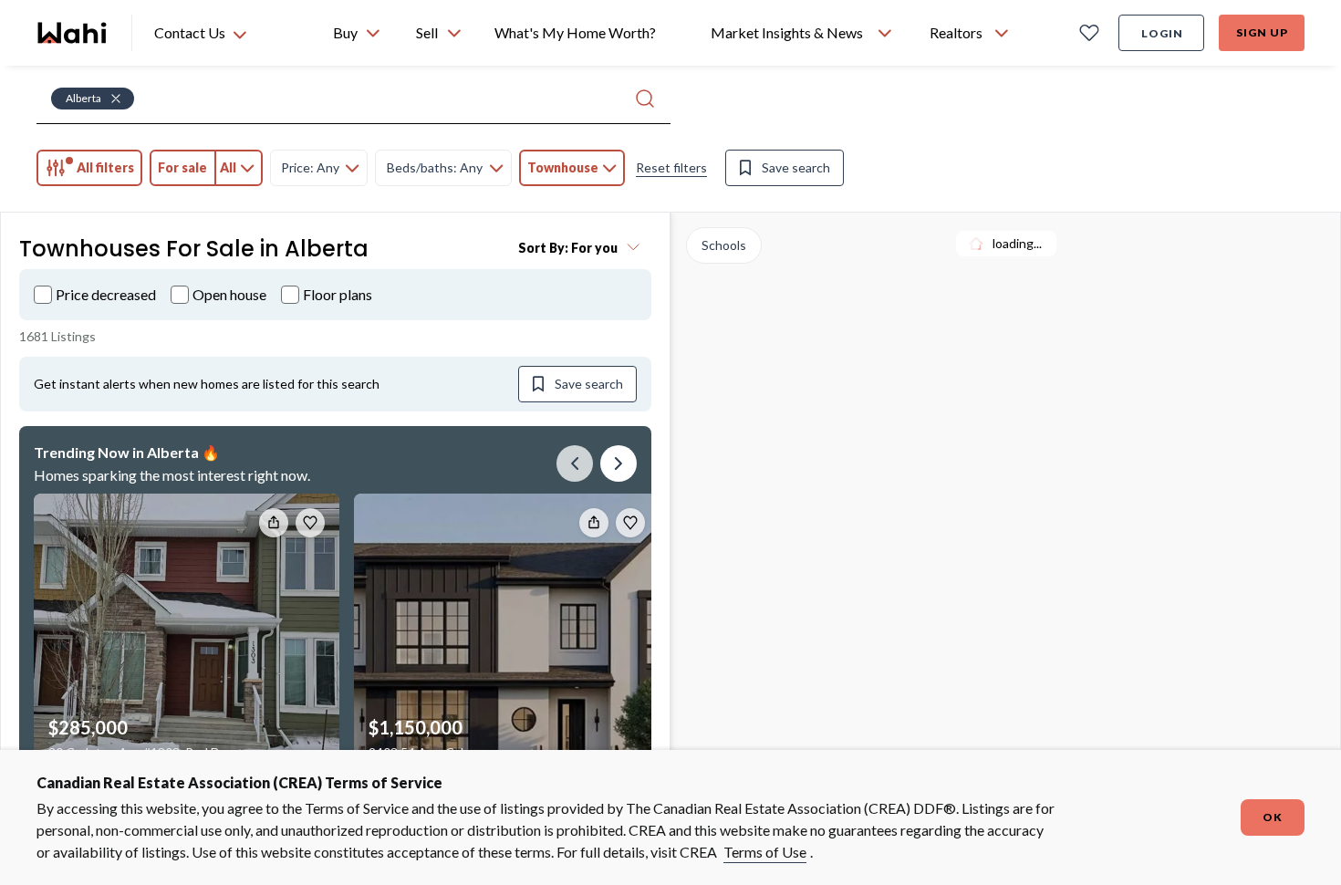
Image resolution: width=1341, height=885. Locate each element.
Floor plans (337, 294)
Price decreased (106, 294)
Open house (229, 294)
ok (1273, 817)
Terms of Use (764, 851)
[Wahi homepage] (72, 33)
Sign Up (1262, 32)
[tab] (89, 168)
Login (1162, 33)
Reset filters (671, 167)
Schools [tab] (724, 245)
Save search (796, 167)
